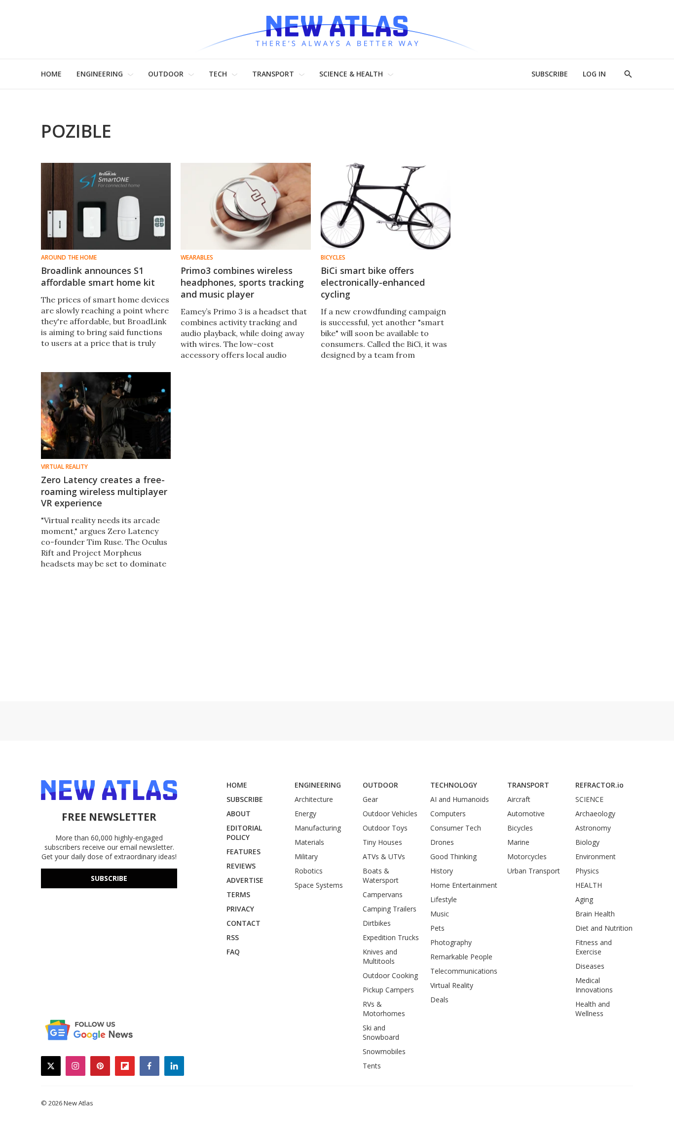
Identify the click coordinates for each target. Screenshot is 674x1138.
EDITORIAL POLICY (244, 832)
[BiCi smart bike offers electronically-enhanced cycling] (385, 206)
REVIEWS (241, 866)
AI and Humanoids (459, 799)
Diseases (589, 966)
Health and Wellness (592, 1008)
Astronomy (593, 828)
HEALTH (588, 885)
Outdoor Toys (385, 828)
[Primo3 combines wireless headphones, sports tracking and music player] (245, 206)
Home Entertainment (463, 885)
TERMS (238, 894)
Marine (518, 842)
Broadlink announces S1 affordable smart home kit (98, 276)
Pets (437, 928)
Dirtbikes (377, 923)
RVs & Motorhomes (384, 1008)
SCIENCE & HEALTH (351, 73)
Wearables (197, 258)
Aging (584, 899)
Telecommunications (463, 971)
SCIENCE (589, 799)
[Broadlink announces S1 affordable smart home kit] (106, 206)
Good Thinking (453, 856)
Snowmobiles (384, 1051)
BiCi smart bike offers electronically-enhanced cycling (373, 282)
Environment (595, 856)
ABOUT (238, 813)
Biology (587, 842)
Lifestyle (443, 899)
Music (439, 913)
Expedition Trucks (391, 937)
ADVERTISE (244, 880)
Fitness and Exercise (593, 947)
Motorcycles (527, 856)
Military (306, 856)
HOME (51, 73)
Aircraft (518, 799)
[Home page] (337, 29)
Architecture (314, 799)
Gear (370, 799)
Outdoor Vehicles (390, 813)
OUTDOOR (166, 73)
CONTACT (243, 923)
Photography (451, 942)
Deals (439, 999)
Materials (309, 842)
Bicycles (333, 258)
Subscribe (109, 878)
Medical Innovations (594, 985)
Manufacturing (318, 828)
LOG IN (594, 73)
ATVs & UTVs (384, 856)
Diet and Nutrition (604, 928)
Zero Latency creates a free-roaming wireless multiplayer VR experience (104, 491)
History (441, 870)
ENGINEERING (99, 73)
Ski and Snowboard (381, 1032)
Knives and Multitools (380, 956)
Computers (448, 813)
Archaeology (595, 813)
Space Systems (319, 885)
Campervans (383, 894)
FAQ (233, 951)
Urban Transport (533, 870)
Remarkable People (461, 956)
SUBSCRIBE (549, 73)
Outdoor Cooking (390, 975)
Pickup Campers (388, 989)
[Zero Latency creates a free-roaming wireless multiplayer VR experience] (106, 415)
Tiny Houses (382, 842)
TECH (218, 73)
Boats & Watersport (381, 875)
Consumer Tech (455, 828)
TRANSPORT (273, 73)
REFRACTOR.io (599, 785)
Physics (587, 870)
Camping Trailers (389, 908)
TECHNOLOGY (453, 785)
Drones (442, 842)
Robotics (309, 870)
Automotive (526, 813)
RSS (232, 937)
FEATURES (243, 851)
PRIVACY (240, 908)
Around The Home (69, 258)
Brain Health (595, 913)
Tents (372, 1065)
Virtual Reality (64, 467)
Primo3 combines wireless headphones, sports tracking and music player (242, 282)
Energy (305, 813)
